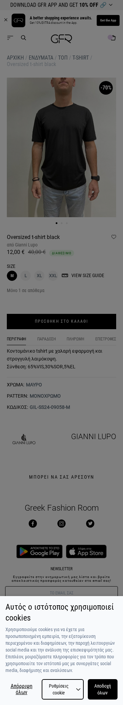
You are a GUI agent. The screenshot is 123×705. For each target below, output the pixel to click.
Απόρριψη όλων (21, 689)
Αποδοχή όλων (102, 689)
